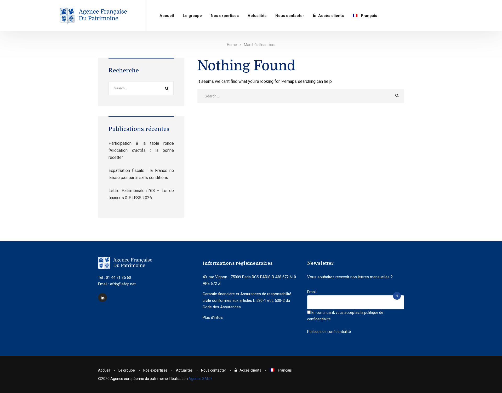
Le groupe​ (192, 15)
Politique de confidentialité (329, 332)
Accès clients (331, 15)
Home (232, 45)
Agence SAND (200, 379)
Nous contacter (289, 15)
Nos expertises (225, 15)
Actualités (257, 15)
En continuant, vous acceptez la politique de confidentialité (345, 315)
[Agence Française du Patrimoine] (94, 16)
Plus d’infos (213, 317)
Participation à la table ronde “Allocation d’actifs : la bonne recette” (141, 150)
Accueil (166, 15)
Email (311, 292)
